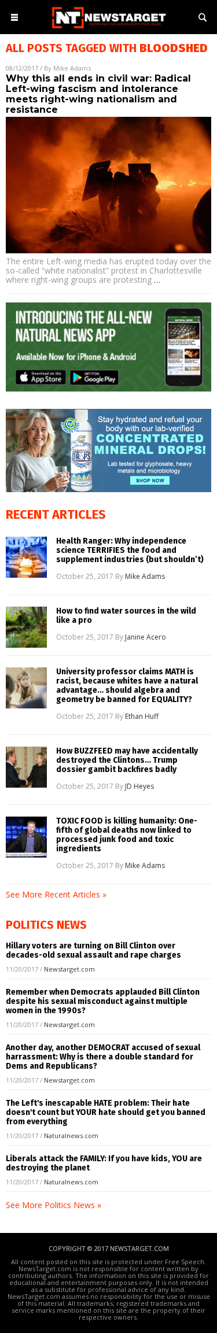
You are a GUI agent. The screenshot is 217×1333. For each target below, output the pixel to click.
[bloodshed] (109, 29)
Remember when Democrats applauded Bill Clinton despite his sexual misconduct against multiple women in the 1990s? (103, 1001)
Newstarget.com (69, 969)
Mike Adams (72, 68)
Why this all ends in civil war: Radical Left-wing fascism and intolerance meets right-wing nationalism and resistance (98, 94)
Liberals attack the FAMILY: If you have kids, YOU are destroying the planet (104, 1163)
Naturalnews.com (71, 1135)
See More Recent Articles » (56, 894)
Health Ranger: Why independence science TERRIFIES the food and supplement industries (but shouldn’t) (130, 550)
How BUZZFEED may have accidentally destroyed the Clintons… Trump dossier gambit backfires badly (127, 760)
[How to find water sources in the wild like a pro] (26, 627)
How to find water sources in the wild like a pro (126, 616)
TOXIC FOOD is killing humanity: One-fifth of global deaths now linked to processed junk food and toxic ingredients (126, 835)
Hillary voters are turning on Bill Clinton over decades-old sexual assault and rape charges (93, 950)
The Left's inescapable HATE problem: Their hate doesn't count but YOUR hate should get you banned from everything (105, 1112)
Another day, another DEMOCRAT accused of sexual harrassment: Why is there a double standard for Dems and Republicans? (103, 1057)
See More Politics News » (53, 1204)
